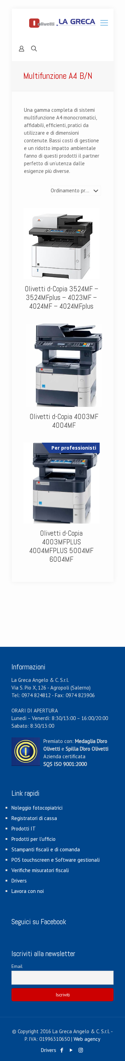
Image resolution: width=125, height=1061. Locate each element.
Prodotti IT (23, 828)
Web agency (87, 1039)
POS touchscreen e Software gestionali (55, 860)
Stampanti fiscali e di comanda (45, 849)
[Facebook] (62, 1050)
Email (17, 966)
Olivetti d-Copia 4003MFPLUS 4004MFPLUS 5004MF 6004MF (61, 546)
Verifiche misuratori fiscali (40, 870)
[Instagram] (80, 1050)
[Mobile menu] (104, 22)
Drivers (19, 880)
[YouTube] (71, 1050)
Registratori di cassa (34, 818)
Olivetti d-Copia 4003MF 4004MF (64, 421)
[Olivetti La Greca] (62, 22)
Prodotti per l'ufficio (33, 839)
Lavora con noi (27, 891)
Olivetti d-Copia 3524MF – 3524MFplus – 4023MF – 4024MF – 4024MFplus (61, 297)
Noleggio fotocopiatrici (36, 807)
